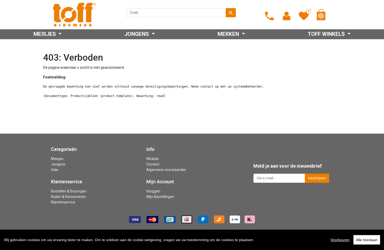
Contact (152, 164)
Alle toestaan (366, 240)
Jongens (58, 164)
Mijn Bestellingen (160, 197)
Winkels (152, 159)
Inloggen (153, 191)
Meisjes (57, 159)
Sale (54, 170)
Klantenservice (63, 202)
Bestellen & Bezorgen (68, 191)
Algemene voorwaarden (166, 170)
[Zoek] (231, 12)
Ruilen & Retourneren (68, 197)
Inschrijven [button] (317, 178)
